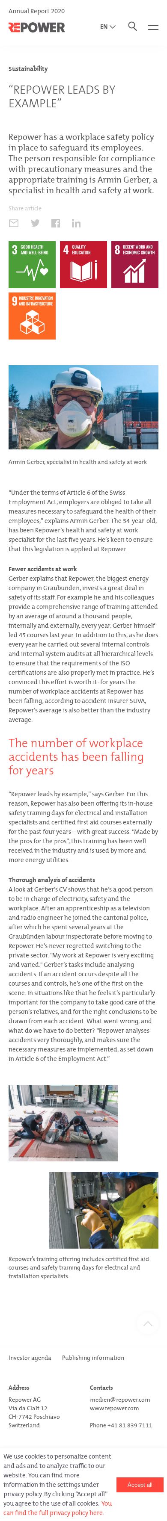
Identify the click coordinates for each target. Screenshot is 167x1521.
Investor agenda (30, 1358)
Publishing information (93, 1358)
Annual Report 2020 (37, 11)
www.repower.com (114, 1408)
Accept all (140, 1485)
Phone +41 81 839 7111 (121, 1425)
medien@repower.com (120, 1400)
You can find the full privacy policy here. (57, 1508)
